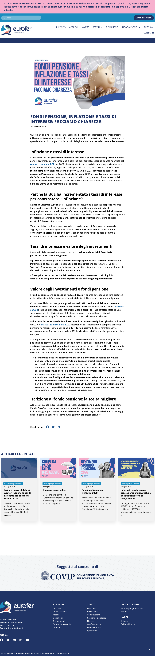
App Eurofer (92, 630)
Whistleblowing (128, 624)
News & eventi (130, 27)
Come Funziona (60, 611)
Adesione (91, 608)
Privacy (124, 621)
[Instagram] (21, 640)
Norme (85, 27)
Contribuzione (93, 614)
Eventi (124, 611)
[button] (47, 427)
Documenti (112, 27)
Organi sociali (59, 621)
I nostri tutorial (94, 627)
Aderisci (73, 27)
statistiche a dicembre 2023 (55, 324)
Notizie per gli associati (132, 608)
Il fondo (61, 27)
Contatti (56, 627)
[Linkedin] (14, 640)
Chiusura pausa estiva (54, 490)
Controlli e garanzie (62, 624)
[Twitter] (8, 640)
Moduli (56, 614)
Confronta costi (94, 624)
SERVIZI (91, 604)
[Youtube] (27, 640)
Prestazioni (92, 611)
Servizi (96, 27)
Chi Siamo (57, 608)
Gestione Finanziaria (96, 618)
